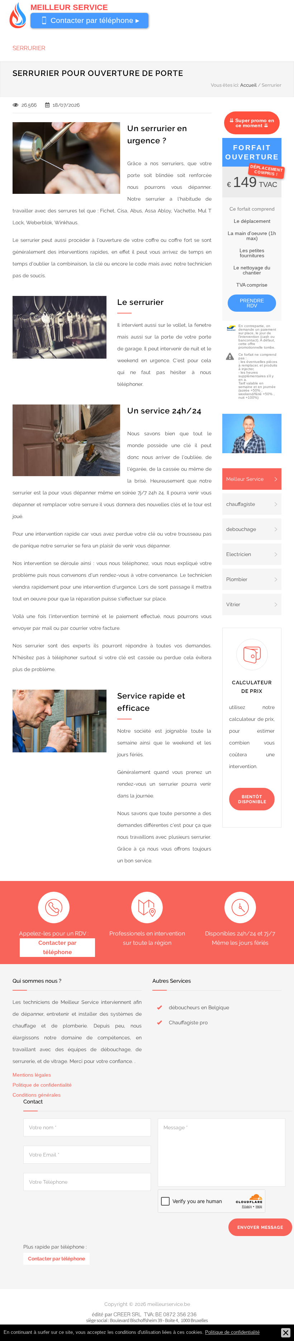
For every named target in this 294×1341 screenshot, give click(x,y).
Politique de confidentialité (42, 1085)
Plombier (236, 579)
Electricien (238, 554)
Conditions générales (37, 1095)
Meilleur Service (245, 479)
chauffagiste (240, 504)
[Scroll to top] (274, 1321)
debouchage (241, 529)
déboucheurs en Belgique (199, 1007)
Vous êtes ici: (225, 85)
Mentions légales (32, 1075)
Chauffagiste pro (188, 1022)
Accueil (248, 85)
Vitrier (233, 604)
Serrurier (29, 48)
